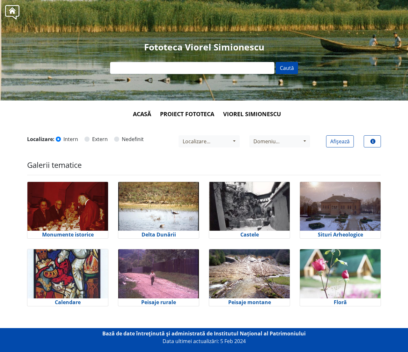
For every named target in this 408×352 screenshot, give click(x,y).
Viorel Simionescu (252, 114)
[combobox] (209, 141)
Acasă (142, 114)
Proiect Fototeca (187, 114)
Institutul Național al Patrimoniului (260, 333)
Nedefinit (133, 139)
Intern (70, 139)
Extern (100, 139)
